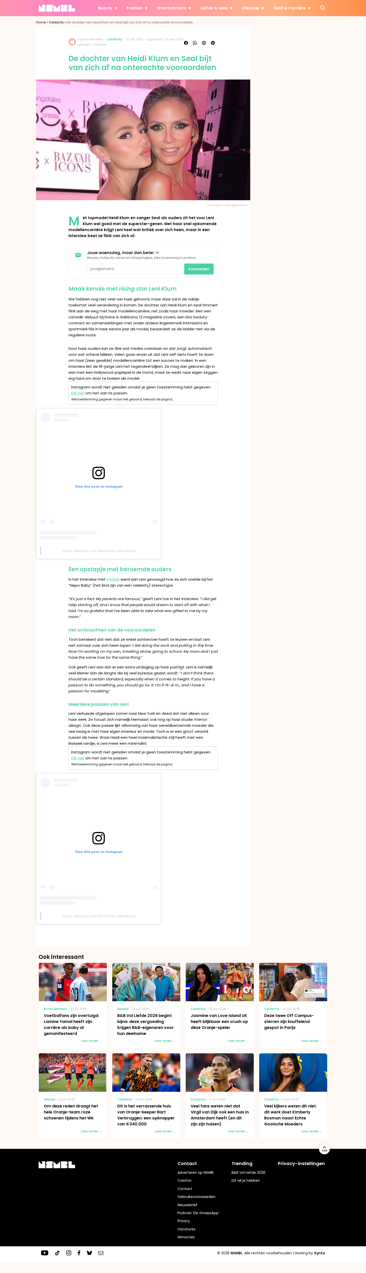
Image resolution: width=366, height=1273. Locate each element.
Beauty (105, 8)
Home (41, 22)
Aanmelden (198, 269)
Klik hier (77, 393)
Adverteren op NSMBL (196, 1172)
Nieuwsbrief (187, 1204)
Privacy (184, 1220)
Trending (242, 1163)
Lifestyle (250, 8)
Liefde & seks (214, 8)
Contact (185, 1188)
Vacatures (186, 1229)
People (113, 579)
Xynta (319, 1253)
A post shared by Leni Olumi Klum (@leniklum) (99, 551)
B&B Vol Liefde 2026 (248, 1172)
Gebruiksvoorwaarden (196, 1196)
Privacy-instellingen (301, 1163)
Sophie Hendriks (90, 39)
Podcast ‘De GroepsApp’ (198, 1212)
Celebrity (56, 22)
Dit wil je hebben (246, 1180)
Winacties (186, 1237)
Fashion (135, 8)
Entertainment (171, 8)
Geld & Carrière (289, 8)
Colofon (184, 1180)
